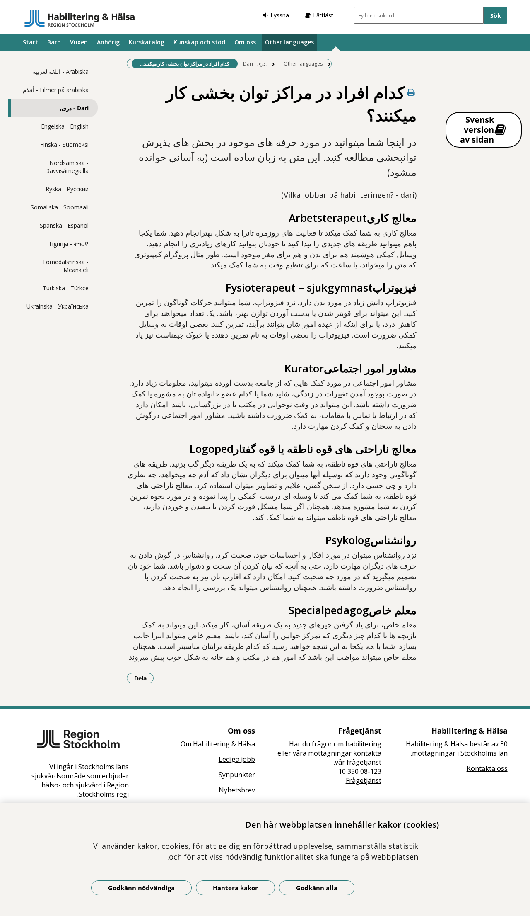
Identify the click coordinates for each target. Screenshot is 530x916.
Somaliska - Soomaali (60, 207)
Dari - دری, (74, 108)
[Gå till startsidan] (80, 18)
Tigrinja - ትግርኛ (68, 244)
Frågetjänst (363, 780)
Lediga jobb (237, 759)
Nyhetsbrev (237, 790)
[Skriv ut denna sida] (411, 92)
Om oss (245, 42)
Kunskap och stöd (199, 42)
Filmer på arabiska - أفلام (56, 90)
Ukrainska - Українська (57, 306)
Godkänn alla (316, 888)
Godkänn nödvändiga (141, 888)
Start (30, 42)
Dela (144, 678)
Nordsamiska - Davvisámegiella (67, 167)
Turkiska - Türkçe (66, 288)
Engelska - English (65, 126)
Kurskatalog (146, 42)
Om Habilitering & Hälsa (218, 743)
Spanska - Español (64, 225)
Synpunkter (237, 774)
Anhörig (108, 42)
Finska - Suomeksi (64, 144)
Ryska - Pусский (67, 189)
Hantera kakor (235, 888)
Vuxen (79, 42)
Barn (54, 42)
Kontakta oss (487, 768)
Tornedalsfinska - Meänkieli (65, 266)
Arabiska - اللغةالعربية (61, 71)
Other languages (289, 42)
